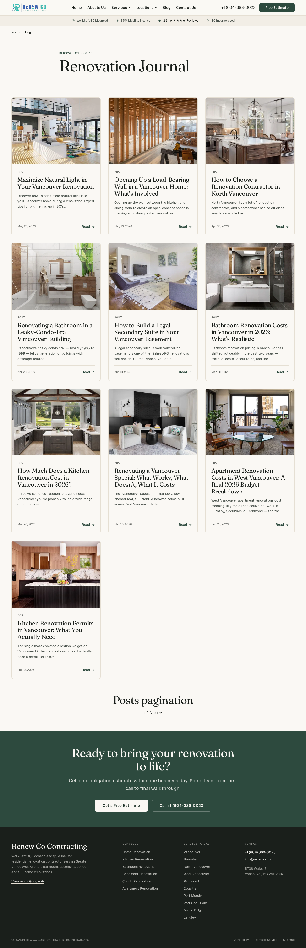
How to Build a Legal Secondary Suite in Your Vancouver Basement (146, 332)
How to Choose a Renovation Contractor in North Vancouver (245, 186)
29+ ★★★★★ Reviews (180, 20)
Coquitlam (191, 888)
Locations (144, 7)
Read (86, 227)
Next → (156, 713)
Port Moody (193, 896)
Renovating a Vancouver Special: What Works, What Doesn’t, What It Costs (151, 477)
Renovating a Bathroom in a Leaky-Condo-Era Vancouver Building (55, 332)
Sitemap (289, 940)
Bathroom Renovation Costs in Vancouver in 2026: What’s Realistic (249, 332)
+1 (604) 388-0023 (238, 7)
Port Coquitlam (195, 903)
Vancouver (192, 852)
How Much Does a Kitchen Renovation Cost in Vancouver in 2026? (53, 477)
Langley (190, 917)
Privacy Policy (239, 940)
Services (119, 7)
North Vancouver (197, 867)
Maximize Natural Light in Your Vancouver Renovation (55, 183)
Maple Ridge (193, 910)
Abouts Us (96, 7)
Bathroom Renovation (139, 867)
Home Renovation (136, 852)
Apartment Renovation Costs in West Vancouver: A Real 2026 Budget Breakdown (248, 481)
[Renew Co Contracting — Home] (28, 7)
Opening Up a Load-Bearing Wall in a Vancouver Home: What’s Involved (151, 186)
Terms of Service (265, 940)
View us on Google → (27, 881)
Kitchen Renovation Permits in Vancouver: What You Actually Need (55, 630)
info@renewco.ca (258, 859)
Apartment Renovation (140, 888)
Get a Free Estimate (121, 805)
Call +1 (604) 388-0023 (181, 805)
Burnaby (190, 859)
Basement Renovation (139, 874)
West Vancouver (196, 874)
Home (76, 7)
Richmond (191, 881)
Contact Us (186, 7)
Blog (166, 7)
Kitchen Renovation (137, 859)
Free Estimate (277, 8)
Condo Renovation (136, 881)
